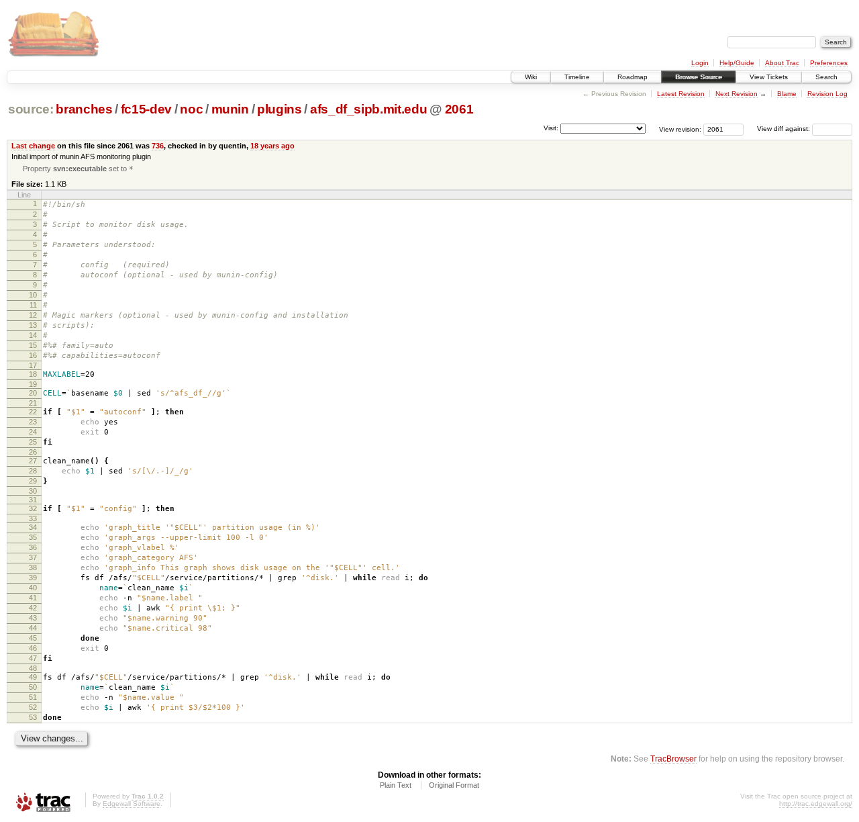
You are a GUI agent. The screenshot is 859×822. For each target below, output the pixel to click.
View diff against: (784, 128)
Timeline (577, 77)
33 (33, 518)
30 (33, 491)
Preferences (829, 62)
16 (33, 355)
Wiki (531, 77)
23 (33, 422)
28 (33, 471)
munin (230, 109)
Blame (787, 93)
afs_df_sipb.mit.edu (368, 109)
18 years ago (272, 146)
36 (33, 547)
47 (33, 658)
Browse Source (698, 77)
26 (33, 452)
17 (33, 365)
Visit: (551, 128)
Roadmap (632, 77)
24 (33, 432)
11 (33, 305)
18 (33, 374)
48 (33, 668)
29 (33, 481)
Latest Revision (681, 93)
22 (33, 412)
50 (33, 687)
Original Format (454, 785)
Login (700, 62)
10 (33, 295)
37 (33, 557)
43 (33, 618)
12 (33, 315)
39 (33, 578)
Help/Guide (736, 62)
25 (33, 442)
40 (33, 588)
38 (33, 567)
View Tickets (769, 77)
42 (33, 608)
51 (33, 697)
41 (33, 598)
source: (31, 109)
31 (33, 500)
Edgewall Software (131, 803)
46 (33, 648)
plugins (279, 109)
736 (158, 146)
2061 (459, 109)
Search (826, 77)
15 (33, 345)
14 (33, 335)
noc (191, 109)
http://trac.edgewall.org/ (815, 803)
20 (33, 393)
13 (33, 325)
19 (33, 384)
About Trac (782, 62)
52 (33, 707)
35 (33, 537)
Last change (33, 146)
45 (33, 638)
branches (84, 109)
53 (33, 717)
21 (33, 403)
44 (33, 628)
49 (33, 677)
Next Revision (736, 93)
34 (33, 527)
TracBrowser (673, 758)
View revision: (680, 128)
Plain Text (395, 785)
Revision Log (827, 93)
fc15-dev (146, 109)
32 (33, 508)
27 (33, 461)
